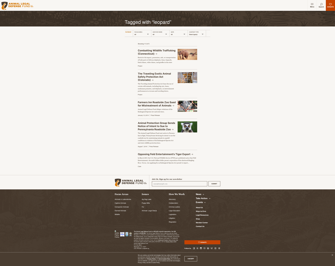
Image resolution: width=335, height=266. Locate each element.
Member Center (202, 223)
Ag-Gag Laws (146, 199)
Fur (143, 207)
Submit (214, 184)
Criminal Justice (174, 207)
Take (202, 198)
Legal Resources (202, 215)
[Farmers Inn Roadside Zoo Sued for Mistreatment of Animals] (187, 106)
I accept (192, 259)
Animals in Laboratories (123, 199)
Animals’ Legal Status (149, 210)
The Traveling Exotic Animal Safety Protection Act (154, 77)
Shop (198, 219)
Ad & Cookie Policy (164, 259)
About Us (199, 207)
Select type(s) (193, 34)
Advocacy (172, 199)
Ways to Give (201, 211)
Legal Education (174, 210)
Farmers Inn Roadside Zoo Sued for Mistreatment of (157, 104)
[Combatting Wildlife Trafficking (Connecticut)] (187, 54)
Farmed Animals (120, 210)
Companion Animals (122, 207)
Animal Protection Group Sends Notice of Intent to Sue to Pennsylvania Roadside (156, 126)
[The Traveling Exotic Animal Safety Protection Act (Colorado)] (187, 77)
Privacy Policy (151, 259)
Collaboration (173, 203)
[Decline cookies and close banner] (332, 255)
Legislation (172, 214)
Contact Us (200, 226)
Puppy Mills (146, 203)
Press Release (155, 115)
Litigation (172, 218)
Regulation (172, 222)
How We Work (157, 32)
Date (172, 32)
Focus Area (138, 32)
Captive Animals (120, 203)
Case (139, 166)
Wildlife (117, 214)
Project (140, 66)
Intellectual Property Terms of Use (166, 240)
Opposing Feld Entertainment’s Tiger (164, 154)
